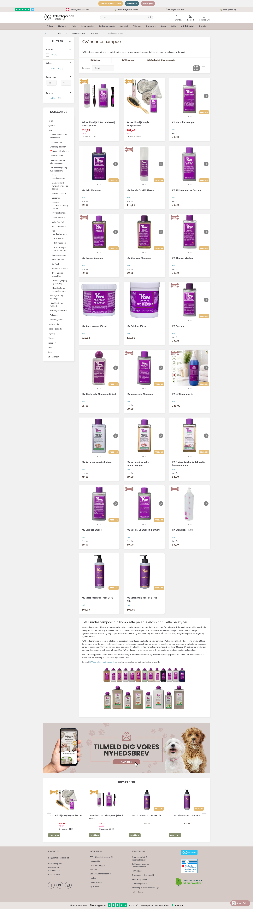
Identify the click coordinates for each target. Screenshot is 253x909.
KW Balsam (178, 326)
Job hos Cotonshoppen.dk (100, 874)
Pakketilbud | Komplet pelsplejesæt (138, 124)
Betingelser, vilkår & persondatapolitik (139, 858)
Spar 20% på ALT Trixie (110, 3)
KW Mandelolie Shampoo (140, 393)
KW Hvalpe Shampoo (92, 258)
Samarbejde (94, 869)
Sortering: (86, 68)
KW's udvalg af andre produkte (102, 662)
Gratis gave (148, 3)
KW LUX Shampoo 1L (182, 393)
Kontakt (93, 878)
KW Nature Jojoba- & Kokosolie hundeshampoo (188, 463)
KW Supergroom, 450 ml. (94, 326)
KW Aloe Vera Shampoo (139, 258)
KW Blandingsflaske (182, 529)
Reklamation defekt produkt (143, 875)
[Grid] (196, 68)
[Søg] (149, 17)
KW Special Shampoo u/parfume (143, 529)
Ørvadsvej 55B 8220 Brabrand (54, 869)
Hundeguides (95, 861)
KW (173, 129)
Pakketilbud (132, 3)
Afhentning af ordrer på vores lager (145, 887)
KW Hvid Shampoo (91, 190)
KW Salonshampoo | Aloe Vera (97, 597)
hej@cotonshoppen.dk (58, 858)
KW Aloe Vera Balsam (183, 258)
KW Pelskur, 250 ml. (137, 326)
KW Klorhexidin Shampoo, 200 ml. (99, 393)
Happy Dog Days (96, 882)
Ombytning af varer (139, 883)
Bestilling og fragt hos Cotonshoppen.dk (140, 865)
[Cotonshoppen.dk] (59, 17)
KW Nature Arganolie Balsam (97, 461)
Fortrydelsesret (137, 892)
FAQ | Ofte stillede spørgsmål (101, 857)
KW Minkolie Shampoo (183, 122)
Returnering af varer (139, 879)
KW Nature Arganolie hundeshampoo (138, 463)
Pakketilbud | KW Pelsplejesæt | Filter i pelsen (98, 124)
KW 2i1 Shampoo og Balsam (186, 190)
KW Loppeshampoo (92, 529)
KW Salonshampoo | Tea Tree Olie (142, 599)
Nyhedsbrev (94, 886)
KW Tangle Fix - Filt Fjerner (141, 190)
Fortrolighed (137, 871)
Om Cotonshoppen (97, 865)
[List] (203, 68)
